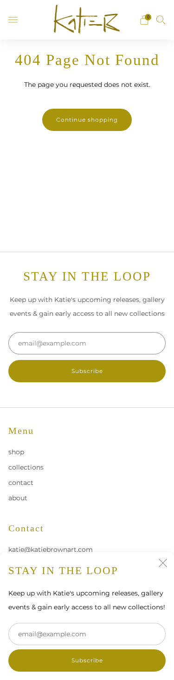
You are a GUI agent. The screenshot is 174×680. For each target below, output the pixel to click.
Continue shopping (87, 119)
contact (20, 482)
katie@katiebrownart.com (50, 549)
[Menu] (13, 20)
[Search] (161, 19)
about (17, 498)
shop (16, 452)
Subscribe (87, 660)
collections (26, 467)
